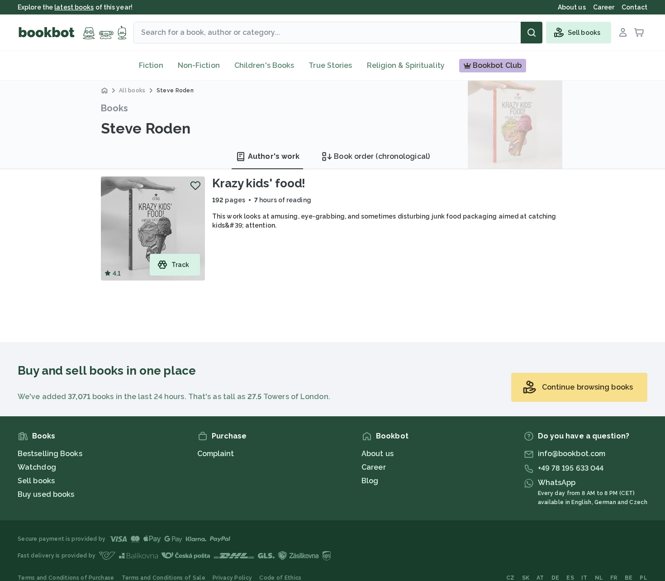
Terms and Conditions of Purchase (66, 578)
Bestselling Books (50, 453)
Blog (369, 480)
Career (373, 467)
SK (526, 578)
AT (540, 578)
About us (377, 453)
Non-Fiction (199, 65)
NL (599, 578)
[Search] (531, 32)
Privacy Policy (232, 578)
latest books (74, 7)
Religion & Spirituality (406, 65)
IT (584, 578)
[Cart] (639, 32)
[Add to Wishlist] (195, 185)
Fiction (151, 65)
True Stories (330, 65)
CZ (510, 578)
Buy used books (46, 494)
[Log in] (623, 32)
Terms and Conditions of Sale (163, 578)
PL (643, 578)
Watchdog (37, 467)
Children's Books (264, 65)
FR (614, 578)
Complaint (215, 453)
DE (555, 578)
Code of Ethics (280, 578)
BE (629, 578)
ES (570, 578)
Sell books (36, 480)
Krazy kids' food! (258, 183)
